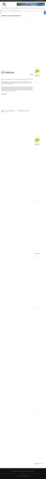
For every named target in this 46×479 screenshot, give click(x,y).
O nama (17, 471)
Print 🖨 (31, 74)
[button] (31, 94)
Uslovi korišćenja (21, 471)
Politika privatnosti (28, 471)
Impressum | (14, 471)
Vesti (4, 109)
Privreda (2, 109)
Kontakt (32, 471)
